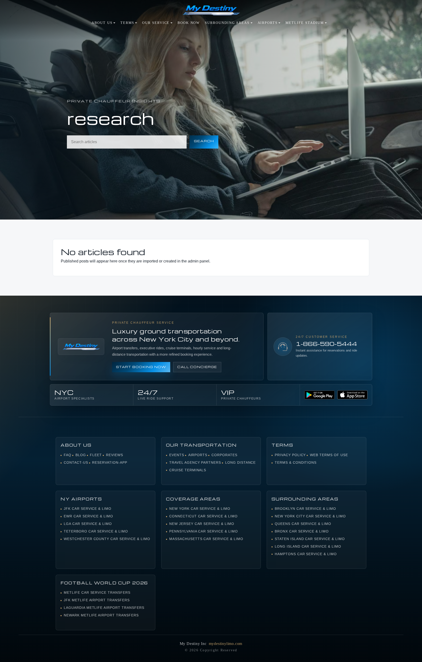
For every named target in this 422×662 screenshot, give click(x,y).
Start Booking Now (141, 367)
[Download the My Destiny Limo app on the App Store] (352, 394)
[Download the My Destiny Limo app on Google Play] (319, 395)
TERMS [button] (127, 23)
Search (204, 141)
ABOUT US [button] (102, 23)
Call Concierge (197, 367)
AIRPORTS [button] (268, 23)
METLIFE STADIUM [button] (304, 23)
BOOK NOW (189, 23)
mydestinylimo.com (226, 644)
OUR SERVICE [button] (155, 23)
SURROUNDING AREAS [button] (227, 23)
